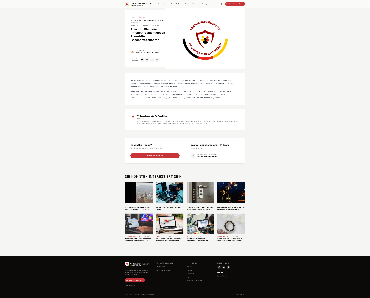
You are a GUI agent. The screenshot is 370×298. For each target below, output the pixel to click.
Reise (193, 4)
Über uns (189, 267)
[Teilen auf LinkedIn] (147, 60)
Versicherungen (203, 4)
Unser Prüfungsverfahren (163, 270)
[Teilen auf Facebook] (142, 60)
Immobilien (185, 4)
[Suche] (217, 4)
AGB (188, 277)
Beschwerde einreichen (234, 4)
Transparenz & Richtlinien (194, 280)
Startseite (134, 17)
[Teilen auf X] (152, 60)
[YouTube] (223, 267)
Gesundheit (175, 4)
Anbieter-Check (161, 267)
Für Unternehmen (130, 285)
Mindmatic (142, 17)
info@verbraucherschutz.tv (207, 156)
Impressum (190, 270)
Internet (144, 25)
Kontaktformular (222, 276)
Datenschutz (191, 273)
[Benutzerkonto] (221, 4)
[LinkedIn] (228, 267)
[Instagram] (219, 267)
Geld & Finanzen (163, 4)
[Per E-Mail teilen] (157, 60)
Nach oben (239, 294)
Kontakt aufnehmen (153, 155)
